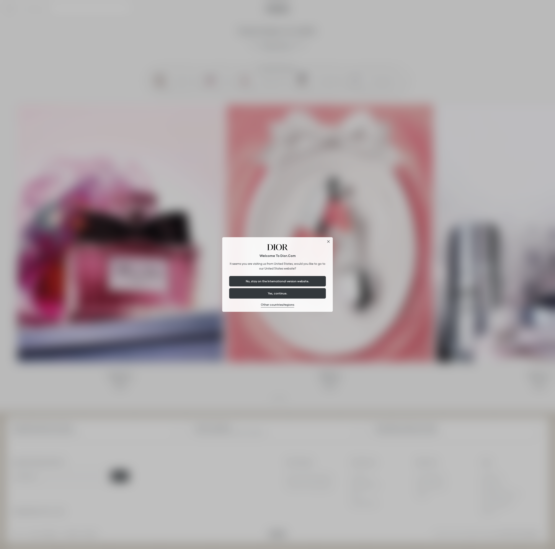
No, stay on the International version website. (277, 281)
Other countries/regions (277, 304)
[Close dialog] (328, 241)
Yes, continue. (277, 293)
